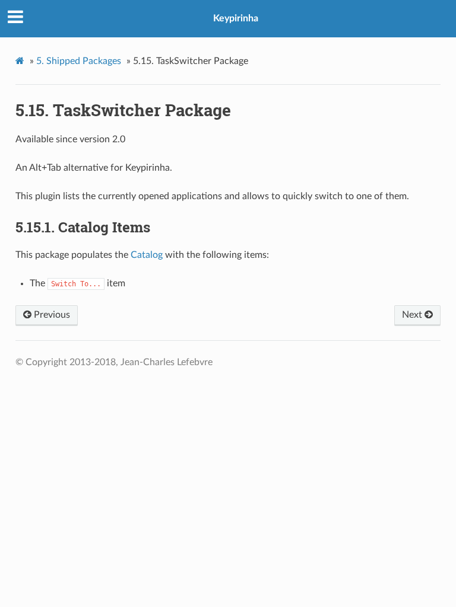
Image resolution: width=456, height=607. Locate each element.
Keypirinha (235, 18)
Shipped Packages (78, 61)
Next (413, 315)
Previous (50, 315)
